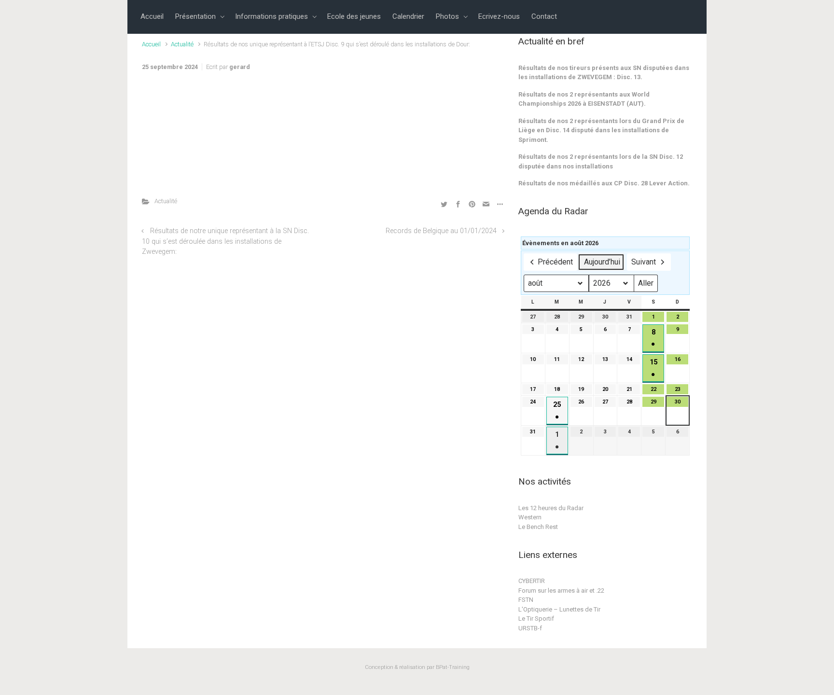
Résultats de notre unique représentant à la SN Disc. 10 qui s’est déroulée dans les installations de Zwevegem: (225, 241)
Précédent (555, 261)
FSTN (525, 599)
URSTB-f (530, 628)
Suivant (643, 261)
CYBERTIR (531, 580)
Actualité (182, 44)
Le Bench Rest (538, 526)
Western (530, 517)
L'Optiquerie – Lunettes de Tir (559, 609)
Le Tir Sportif (536, 618)
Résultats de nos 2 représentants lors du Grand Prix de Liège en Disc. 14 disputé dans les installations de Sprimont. (601, 130)
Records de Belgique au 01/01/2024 (441, 231)
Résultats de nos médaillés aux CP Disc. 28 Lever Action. (604, 183)
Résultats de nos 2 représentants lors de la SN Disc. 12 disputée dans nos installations (600, 161)
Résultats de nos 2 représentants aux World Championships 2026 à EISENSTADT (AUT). (584, 99)
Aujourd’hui (602, 261)
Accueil (151, 44)
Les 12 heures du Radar (551, 508)
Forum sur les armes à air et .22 (561, 590)
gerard (239, 66)
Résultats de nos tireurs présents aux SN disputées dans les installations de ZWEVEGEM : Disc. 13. (603, 72)
